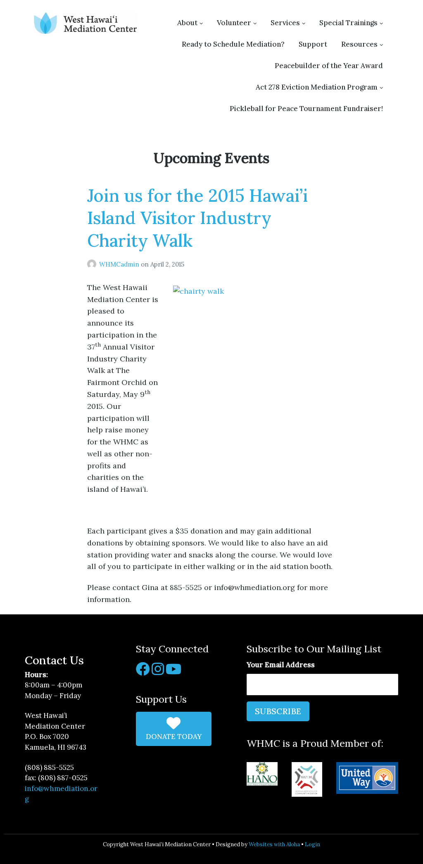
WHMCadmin (120, 264)
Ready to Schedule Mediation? (233, 44)
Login (312, 844)
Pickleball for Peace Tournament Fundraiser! (306, 108)
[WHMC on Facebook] (143, 671)
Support (313, 44)
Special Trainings (348, 22)
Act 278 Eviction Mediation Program (317, 87)
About (187, 22)
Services (285, 22)
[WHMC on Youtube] (173, 671)
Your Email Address (281, 664)
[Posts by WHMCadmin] (93, 264)
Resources (359, 44)
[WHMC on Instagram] (158, 671)
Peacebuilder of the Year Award (329, 65)
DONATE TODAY (174, 736)
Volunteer (234, 22)
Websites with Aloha (274, 844)
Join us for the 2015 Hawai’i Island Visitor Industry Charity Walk (197, 218)
